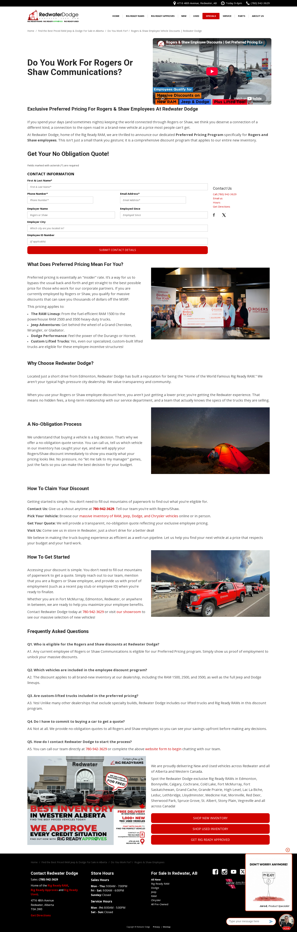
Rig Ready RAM (160, 883)
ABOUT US (258, 16)
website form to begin (163, 749)
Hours (216, 202)
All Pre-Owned (159, 904)
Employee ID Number (40, 235)
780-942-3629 (93, 611)
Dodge (155, 887)
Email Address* (130, 193)
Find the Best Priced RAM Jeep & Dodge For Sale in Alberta (71, 30)
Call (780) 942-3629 (224, 194)
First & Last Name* (39, 180)
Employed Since (130, 208)
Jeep (153, 892)
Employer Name (37, 208)
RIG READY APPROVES (163, 16)
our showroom (129, 611)
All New (156, 879)
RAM (154, 896)
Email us (218, 198)
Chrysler (156, 900)
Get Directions (221, 206)
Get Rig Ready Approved (210, 840)
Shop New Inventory (210, 818)
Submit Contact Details (117, 250)
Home (115, 16)
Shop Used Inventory (210, 829)
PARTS (241, 16)
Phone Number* (37, 193)
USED (196, 16)
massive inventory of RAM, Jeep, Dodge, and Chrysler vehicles (128, 516)
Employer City (36, 222)
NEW (183, 16)
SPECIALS (211, 16)
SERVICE (227, 16)
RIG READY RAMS (135, 16)
